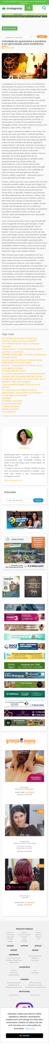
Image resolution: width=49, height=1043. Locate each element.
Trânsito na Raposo (14, 983)
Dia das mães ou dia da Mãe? (14, 395)
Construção (10, 934)
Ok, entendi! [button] (24, 1036)
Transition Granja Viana (13, 960)
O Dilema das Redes (10, 406)
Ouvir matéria (10, 28)
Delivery (38, 934)
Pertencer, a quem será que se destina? (19, 341)
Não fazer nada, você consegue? (16, 381)
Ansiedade (6, 398)
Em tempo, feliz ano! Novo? (14, 371)
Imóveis (10, 939)
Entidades (35, 958)
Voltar (42, 36)
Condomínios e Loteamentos (35, 987)
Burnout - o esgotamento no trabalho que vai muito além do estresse (22, 366)
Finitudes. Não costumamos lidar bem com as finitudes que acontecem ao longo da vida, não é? (23, 377)
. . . (37, 7)
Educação (10, 937)
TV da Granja (13, 962)
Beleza (24, 932)
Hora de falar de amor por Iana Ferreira (19, 338)
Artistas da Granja (35, 956)
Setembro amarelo (10, 409)
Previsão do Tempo (35, 985)
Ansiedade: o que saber (12, 400)
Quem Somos (29, 1)
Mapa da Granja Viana (14, 987)
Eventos (38, 937)
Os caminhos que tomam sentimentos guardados (24, 373)
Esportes (24, 937)
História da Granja (13, 958)
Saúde (10, 941)
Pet (38, 939)
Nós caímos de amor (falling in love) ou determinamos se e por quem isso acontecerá (22, 391)
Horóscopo (35, 960)
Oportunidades (13, 975)
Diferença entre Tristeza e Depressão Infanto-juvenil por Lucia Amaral (22, 350)
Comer (38, 932)
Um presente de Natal (11, 403)
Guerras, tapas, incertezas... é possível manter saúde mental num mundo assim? (22, 361)
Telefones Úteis (14, 985)
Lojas (24, 939)
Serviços (24, 941)
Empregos (35, 973)
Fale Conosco (35, 995)
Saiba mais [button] (30, 1028)
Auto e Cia (10, 932)
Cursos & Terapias (24, 934)
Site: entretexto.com (13, 480)
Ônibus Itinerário (35, 983)
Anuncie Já (38, 1)
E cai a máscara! (9, 411)
